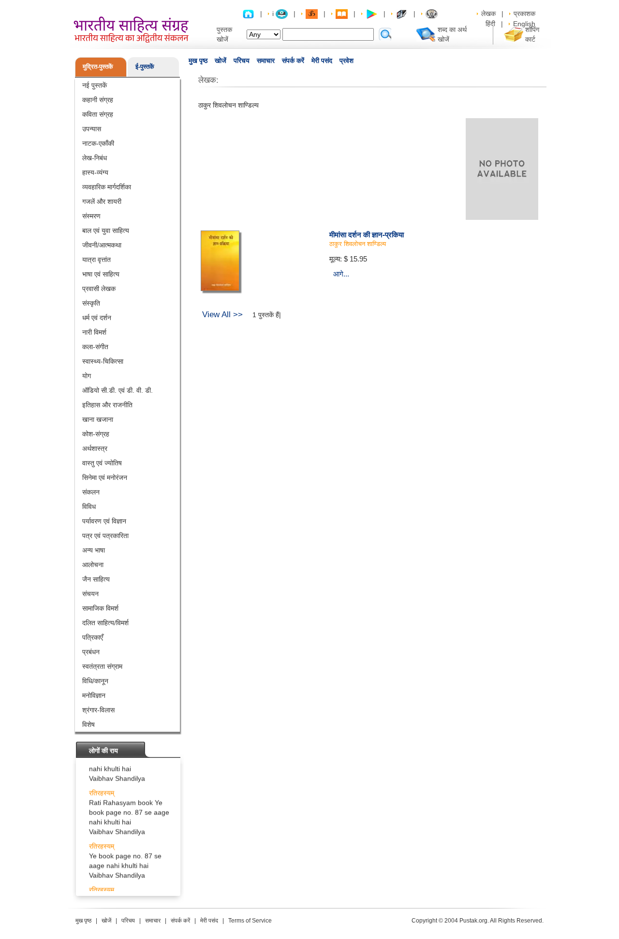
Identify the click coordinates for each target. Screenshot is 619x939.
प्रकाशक (524, 13)
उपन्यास (91, 129)
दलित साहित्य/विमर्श (105, 623)
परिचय (242, 60)
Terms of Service (250, 920)
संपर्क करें (293, 60)
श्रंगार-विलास (98, 710)
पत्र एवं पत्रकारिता (105, 535)
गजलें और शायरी (101, 201)
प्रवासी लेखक (99, 288)
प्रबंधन (91, 652)
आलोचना (92, 565)
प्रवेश (346, 60)
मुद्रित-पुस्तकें (98, 66)
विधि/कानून (95, 681)
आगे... (341, 274)
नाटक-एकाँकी (98, 143)
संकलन (91, 492)
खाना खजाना (97, 419)
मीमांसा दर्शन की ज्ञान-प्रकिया (366, 234)
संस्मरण (91, 216)
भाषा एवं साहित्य (100, 274)
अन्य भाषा (93, 550)
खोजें (220, 60)
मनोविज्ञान (93, 695)
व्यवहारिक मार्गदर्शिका (106, 187)
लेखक (488, 13)
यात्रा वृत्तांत (96, 259)
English (524, 24)
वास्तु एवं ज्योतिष (102, 463)
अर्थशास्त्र (94, 448)
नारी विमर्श (94, 332)
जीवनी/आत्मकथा (101, 245)
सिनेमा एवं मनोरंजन (104, 477)
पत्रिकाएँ (92, 637)
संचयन (90, 594)
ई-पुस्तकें (144, 66)
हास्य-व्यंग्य (95, 172)
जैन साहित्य (96, 579)
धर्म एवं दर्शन (96, 318)
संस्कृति (91, 303)
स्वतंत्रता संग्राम (102, 666)
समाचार (266, 60)
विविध (89, 506)
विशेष (88, 724)
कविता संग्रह (97, 114)
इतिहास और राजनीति (107, 405)
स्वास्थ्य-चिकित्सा (102, 361)
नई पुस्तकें (94, 85)
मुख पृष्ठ (198, 60)
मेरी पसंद (321, 60)
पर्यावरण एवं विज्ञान (104, 521)
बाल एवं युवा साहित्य (105, 230)
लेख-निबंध (94, 158)
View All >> (222, 314)
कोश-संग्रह (95, 434)
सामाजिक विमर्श (100, 608)
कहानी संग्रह (97, 100)
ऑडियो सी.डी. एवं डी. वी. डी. (117, 390)
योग (86, 376)
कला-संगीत (95, 347)
